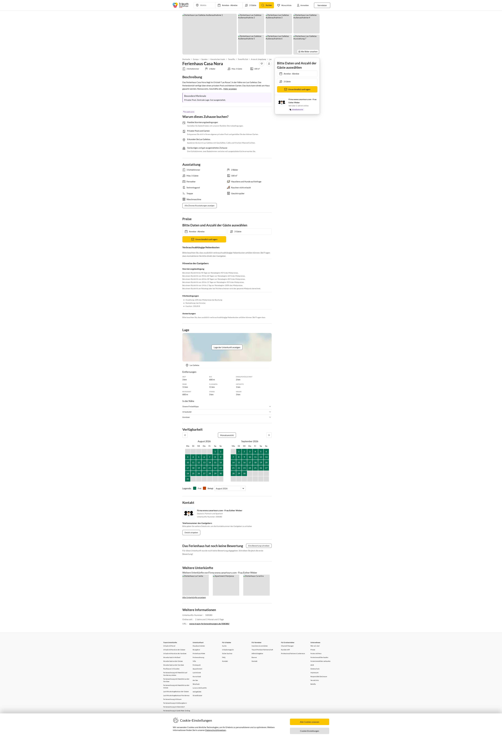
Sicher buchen (227, 653)
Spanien (204, 59)
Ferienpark (197, 665)
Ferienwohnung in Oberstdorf (174, 707)
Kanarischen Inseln (217, 59)
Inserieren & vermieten (260, 646)
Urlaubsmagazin (228, 650)
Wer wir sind (314, 646)
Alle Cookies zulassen (309, 722)
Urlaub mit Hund (169, 646)
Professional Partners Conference (293, 653)
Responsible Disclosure (318, 676)
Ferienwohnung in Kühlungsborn (175, 703)
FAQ (223, 657)
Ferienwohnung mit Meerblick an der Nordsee (176, 680)
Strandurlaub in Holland (171, 657)
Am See (195, 680)
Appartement (197, 669)
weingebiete (197, 692)
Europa (195, 59)
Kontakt (225, 661)
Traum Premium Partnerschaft (262, 650)
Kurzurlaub (197, 676)
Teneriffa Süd (243, 59)
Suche (224, 646)
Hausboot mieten (199, 646)
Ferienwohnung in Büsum (172, 699)
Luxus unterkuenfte (200, 688)
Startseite (186, 59)
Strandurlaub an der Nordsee (173, 665)
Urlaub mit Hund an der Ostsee (174, 650)
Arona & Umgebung (258, 59)
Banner (254, 657)
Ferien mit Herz (315, 653)
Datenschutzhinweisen (215, 730)
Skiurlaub (196, 684)
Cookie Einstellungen (309, 731)
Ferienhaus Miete (199, 653)
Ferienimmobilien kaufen (319, 657)
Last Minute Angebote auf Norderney (176, 695)
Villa (194, 661)
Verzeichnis (314, 680)
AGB (312, 665)
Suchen (269, 5)
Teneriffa (231, 59)
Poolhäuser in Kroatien (171, 669)
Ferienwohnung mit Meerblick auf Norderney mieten (175, 674)
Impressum (314, 673)
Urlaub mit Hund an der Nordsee (174, 653)
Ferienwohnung (198, 657)
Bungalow (196, 650)
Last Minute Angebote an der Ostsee (176, 691)
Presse (312, 650)
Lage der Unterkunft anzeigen (227, 347)
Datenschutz (315, 669)
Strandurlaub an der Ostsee (173, 661)
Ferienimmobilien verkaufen (320, 661)
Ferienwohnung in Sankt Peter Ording (176, 711)
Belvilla (313, 684)
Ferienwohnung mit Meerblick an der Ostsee (176, 686)
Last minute (197, 673)
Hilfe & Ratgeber (257, 653)
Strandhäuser (197, 695)
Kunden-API (285, 650)
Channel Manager (287, 646)
